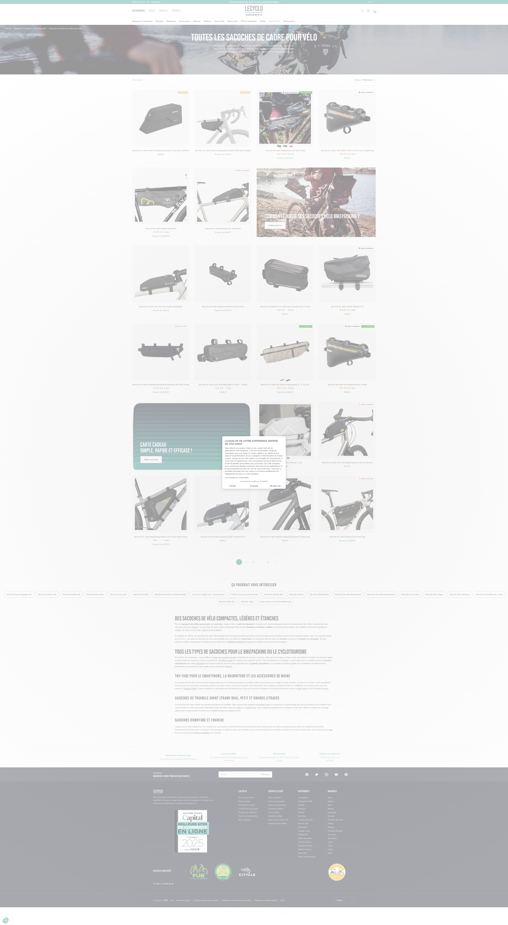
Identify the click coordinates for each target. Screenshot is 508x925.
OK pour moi (275, 486)
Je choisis (254, 486)
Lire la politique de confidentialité (237, 478)
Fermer (233, 486)
